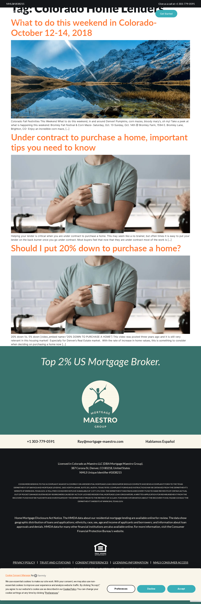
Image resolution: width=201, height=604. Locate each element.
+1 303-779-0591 (185, 3)
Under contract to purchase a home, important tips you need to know (99, 142)
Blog (100, 13)
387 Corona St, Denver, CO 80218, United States (100, 468)
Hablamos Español (160, 441)
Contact (115, 13)
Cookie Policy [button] (69, 589)
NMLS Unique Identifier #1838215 (100, 472)
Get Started (166, 13)
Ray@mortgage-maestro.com (100, 441)
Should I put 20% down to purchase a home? (96, 248)
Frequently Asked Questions (57, 19)
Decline (151, 589)
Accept (181, 589)
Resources (45, 13)
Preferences (121, 589)
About (86, 13)
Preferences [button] (51, 593)
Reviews (70, 13)
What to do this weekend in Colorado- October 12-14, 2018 (84, 27)
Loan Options (137, 13)
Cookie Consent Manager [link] (18, 575)
